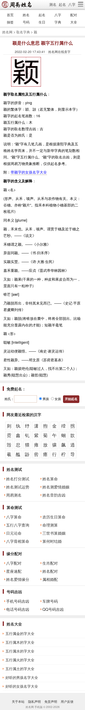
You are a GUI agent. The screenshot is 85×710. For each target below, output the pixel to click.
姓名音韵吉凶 (54, 495)
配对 (73, 14)
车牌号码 (50, 601)
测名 (52, 4)
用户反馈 (67, 701)
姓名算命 (50, 478)
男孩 (46, 398)
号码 (26, 22)
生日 (42, 22)
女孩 (58, 398)
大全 (73, 22)
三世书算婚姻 (54, 533)
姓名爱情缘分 (17, 579)
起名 (62, 4)
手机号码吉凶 (17, 601)
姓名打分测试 (17, 478)
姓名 (26, 14)
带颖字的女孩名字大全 (29, 172)
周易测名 (14, 495)
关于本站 (18, 701)
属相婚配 (50, 579)
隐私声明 (34, 701)
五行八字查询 (17, 525)
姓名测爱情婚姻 (55, 487)
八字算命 (14, 517)
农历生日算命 (54, 517)
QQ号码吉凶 (53, 609)
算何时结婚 (52, 541)
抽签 (10, 22)
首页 (10, 14)
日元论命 (14, 533)
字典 (57, 22)
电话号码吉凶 (17, 609)
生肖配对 (50, 563)
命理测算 (50, 525)
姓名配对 (50, 571)
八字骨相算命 (17, 541)
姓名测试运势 (17, 487)
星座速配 (14, 571)
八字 (71, 4)
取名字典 (23, 32)
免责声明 (50, 701)
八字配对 (14, 563)
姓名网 (7, 32)
